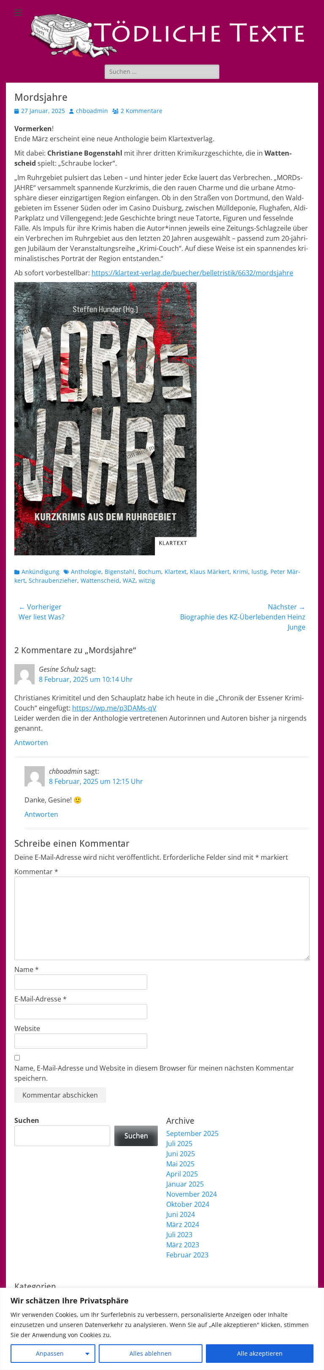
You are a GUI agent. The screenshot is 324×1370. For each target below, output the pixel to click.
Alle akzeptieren (260, 1353)
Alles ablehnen (151, 1353)
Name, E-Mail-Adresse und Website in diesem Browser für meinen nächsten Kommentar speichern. (154, 1073)
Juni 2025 (180, 1153)
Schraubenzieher (53, 580)
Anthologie (86, 572)
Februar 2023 (187, 1255)
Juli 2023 (179, 1234)
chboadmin (92, 111)
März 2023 (182, 1244)
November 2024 (191, 1194)
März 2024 (182, 1224)
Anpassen (50, 1353)
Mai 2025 (180, 1163)
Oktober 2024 (187, 1204)
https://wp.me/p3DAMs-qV (114, 708)
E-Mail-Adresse (40, 999)
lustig (259, 572)
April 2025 (182, 1174)
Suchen (26, 1120)
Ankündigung (40, 572)
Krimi (240, 572)
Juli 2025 (179, 1143)
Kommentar (36, 871)
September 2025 (192, 1133)
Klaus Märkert (210, 572)
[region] (162, 1329)
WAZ (129, 580)
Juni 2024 (180, 1214)
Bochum (149, 572)
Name (26, 969)
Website (27, 1028)
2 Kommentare (141, 111)
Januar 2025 (185, 1184)
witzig (147, 580)
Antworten (31, 742)
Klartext (175, 572)
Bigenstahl (120, 572)
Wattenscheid (100, 580)
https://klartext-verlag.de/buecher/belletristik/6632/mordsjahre (192, 272)
